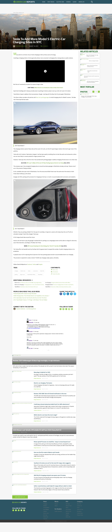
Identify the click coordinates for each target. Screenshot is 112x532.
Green (29, 271)
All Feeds (68, 504)
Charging (45, 504)
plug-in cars (22, 274)
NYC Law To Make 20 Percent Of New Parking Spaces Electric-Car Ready (45, 163)
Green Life (81, 2)
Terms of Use (80, 509)
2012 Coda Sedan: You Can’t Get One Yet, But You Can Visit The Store (30, 298)
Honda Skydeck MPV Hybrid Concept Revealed (24, 294)
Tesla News (40, 274)
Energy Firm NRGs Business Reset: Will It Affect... (58, 282)
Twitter (34, 264)
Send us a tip (55, 270)
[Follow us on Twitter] (63, 309)
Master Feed (68, 506)
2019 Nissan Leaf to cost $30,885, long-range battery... (28, 282)
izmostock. (65, 521)
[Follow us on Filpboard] (72, 309)
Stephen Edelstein (21, 46)
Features (45, 519)
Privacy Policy (80, 515)
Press (78, 507)
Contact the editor (56, 274)
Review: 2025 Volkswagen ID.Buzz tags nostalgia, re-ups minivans (36, 360)
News (43, 2)
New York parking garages (42, 97)
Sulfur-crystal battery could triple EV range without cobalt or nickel (53, 486)
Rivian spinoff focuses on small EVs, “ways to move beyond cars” (52, 441)
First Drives (50, 2)
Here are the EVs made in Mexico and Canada (46, 452)
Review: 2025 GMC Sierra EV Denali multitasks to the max (50, 393)
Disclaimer (79, 511)
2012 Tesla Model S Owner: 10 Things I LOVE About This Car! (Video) (30, 300)
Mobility (45, 506)
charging (16, 271)
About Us (79, 504)
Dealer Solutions (58, 511)
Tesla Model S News (31, 274)
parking (16, 274)
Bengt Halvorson (16, 362)
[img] (61, 294)
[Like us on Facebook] (61, 309)
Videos (56, 506)
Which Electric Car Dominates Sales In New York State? (48, 88)
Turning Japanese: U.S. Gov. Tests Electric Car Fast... (29, 285)
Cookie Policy (80, 513)
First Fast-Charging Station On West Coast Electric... (59, 285)
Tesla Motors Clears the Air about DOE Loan (26, 287)
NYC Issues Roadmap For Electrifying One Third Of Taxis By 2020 (44, 246)
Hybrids (68, 2)
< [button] (93, 92)
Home (14, 12)
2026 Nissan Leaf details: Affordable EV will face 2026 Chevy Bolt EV (37, 429)
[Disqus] (45, 334)
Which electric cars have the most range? (45, 415)
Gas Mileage (46, 509)
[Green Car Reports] (24, 2)
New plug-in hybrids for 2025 (42, 372)
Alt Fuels (45, 515)
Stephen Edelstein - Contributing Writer (26, 309)
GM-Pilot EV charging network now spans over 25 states (50, 475)
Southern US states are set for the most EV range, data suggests (52, 463)
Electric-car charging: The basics (43, 383)
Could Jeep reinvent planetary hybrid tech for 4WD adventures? (52, 404)
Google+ (40, 264)
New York (42, 271)
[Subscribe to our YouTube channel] (69, 309)
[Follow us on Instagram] (66, 309)
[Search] (95, 2)
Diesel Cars (45, 517)
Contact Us (79, 506)
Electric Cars (60, 2)
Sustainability (46, 507)
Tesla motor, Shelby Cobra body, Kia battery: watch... (58, 287)
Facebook (29, 264)
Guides (74, 2)
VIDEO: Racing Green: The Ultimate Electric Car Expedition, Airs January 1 (31, 296)
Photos (56, 504)
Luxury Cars (35, 271)
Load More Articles (20, 497)
